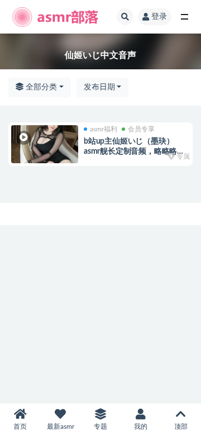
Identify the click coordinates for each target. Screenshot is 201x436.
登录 (159, 17)
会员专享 (141, 129)
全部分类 (40, 87)
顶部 (181, 426)
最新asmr (60, 426)
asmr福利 (103, 129)
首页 (20, 426)
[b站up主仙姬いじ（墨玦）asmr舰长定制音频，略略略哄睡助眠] (44, 144)
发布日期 (99, 87)
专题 (100, 426)
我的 (140, 426)
